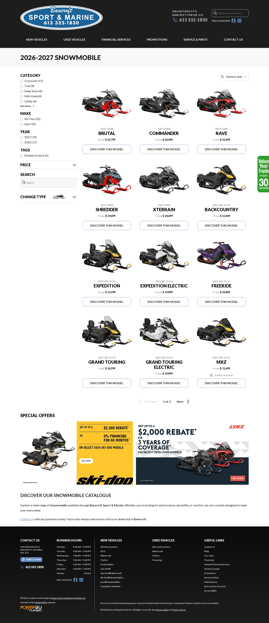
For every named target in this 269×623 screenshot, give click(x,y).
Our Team (209, 555)
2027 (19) (30, 137)
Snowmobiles (107, 564)
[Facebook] (233, 20)
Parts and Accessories (215, 586)
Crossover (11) (33, 80)
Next (180, 401)
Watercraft (105, 555)
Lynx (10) (30, 124)
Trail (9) (29, 86)
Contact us (27, 519)
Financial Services (116, 39)
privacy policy (162, 609)
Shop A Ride (41, 602)
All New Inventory (109, 546)
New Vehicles (36, 39)
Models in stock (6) (36, 155)
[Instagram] (239, 20)
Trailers (104, 560)
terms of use (179, 609)
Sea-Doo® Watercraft (111, 573)
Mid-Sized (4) (33, 96)
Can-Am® (105, 568)
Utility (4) (30, 101)
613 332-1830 (193, 19)
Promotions (157, 39)
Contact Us (233, 39)
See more (25, 106)
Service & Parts (196, 39)
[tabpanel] (74, 560)
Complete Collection (110, 586)
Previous (151, 401)
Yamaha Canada (212, 568)
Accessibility (210, 590)
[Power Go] (53, 608)
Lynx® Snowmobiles (110, 582)
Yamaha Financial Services (217, 564)
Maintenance (210, 582)
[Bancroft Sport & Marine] (61, 17)
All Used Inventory (161, 546)
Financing (157, 560)
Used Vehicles (74, 39)
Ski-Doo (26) (32, 119)
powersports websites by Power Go (68, 598)
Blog (206, 551)
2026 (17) (30, 142)
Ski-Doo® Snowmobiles (111, 577)
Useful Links (214, 540)
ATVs (102, 551)
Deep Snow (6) (33, 91)
